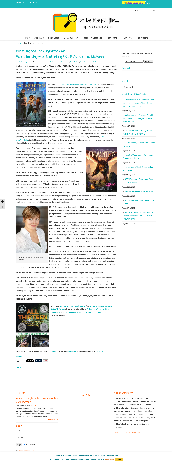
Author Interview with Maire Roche (138, 191)
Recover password (26, 451)
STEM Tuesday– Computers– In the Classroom (138, 202)
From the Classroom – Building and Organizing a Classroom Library (138, 156)
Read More (109, 459)
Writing (95, 62)
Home (18, 43)
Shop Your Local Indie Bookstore (127, 432)
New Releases (86, 62)
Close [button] (119, 459)
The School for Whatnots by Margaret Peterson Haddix (86, 312)
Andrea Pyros (24, 62)
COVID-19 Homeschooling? (26, 3)
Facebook (100, 351)
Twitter (54, 351)
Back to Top (113, 381)
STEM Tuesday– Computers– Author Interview (139, 144)
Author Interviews (62, 62)
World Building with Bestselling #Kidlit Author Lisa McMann (60, 57)
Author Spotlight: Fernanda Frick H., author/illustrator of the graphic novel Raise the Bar (138, 118)
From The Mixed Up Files (86, 22)
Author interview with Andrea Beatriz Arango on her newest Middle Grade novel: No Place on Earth (138, 103)
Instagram (72, 351)
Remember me (31, 444)
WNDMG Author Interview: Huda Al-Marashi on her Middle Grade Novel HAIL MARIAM (138, 215)
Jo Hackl (33, 406)
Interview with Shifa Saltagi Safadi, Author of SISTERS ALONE (137, 132)
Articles (51, 62)
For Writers (74, 62)
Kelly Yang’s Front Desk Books (72, 306)
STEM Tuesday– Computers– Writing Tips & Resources (139, 181)
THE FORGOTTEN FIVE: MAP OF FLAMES (79, 85)
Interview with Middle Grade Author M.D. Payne (138, 168)
